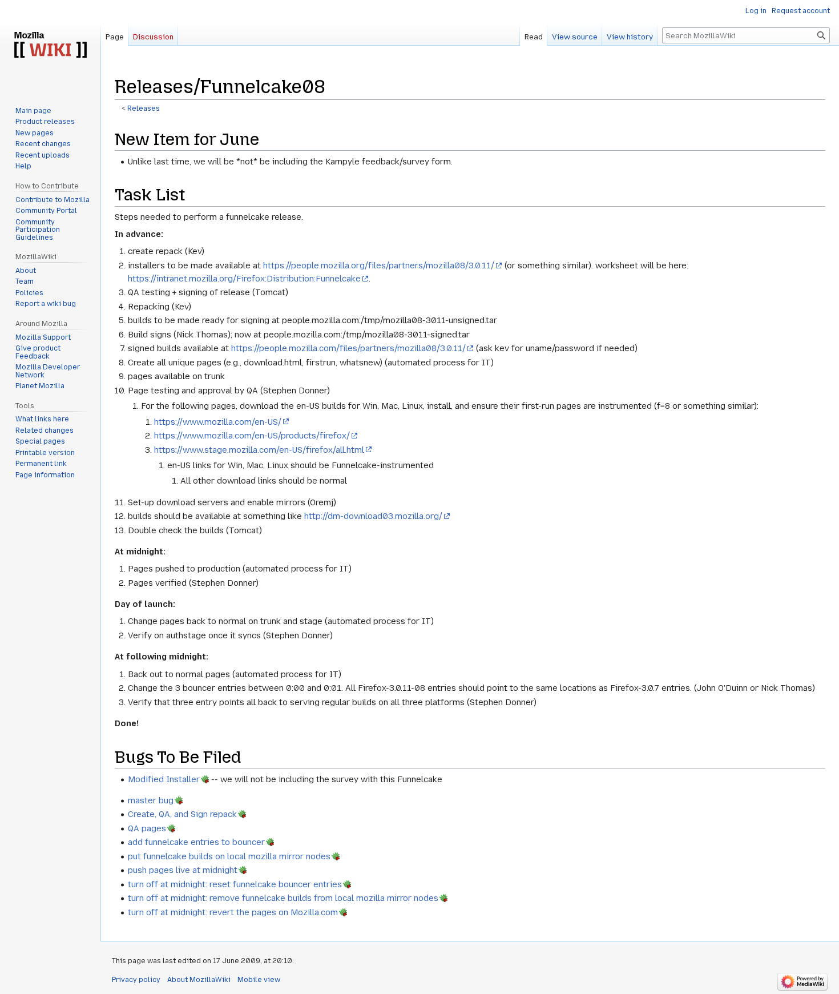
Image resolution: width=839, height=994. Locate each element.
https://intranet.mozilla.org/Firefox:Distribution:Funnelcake (244, 278)
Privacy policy (136, 980)
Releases (143, 108)
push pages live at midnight (182, 870)
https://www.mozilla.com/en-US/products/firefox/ (252, 435)
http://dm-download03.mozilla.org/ (373, 516)
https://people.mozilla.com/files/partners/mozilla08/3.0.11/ (348, 348)
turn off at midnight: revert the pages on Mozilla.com (233, 912)
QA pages (147, 828)
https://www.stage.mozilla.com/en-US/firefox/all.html (259, 450)
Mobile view (258, 980)
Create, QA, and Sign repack (182, 814)
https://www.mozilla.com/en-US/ (217, 422)
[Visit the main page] (50, 45)
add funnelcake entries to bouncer (196, 842)
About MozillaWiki (199, 980)
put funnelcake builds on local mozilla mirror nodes (229, 856)
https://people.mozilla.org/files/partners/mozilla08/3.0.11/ (378, 265)
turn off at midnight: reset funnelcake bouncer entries (235, 884)
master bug (151, 800)
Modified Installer (164, 779)
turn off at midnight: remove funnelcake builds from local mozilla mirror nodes (283, 898)
